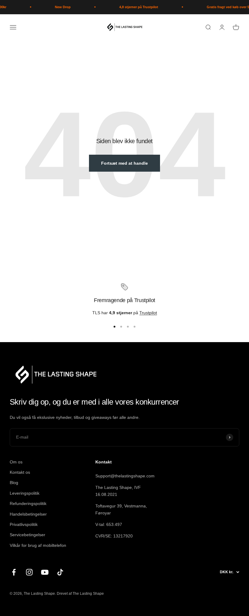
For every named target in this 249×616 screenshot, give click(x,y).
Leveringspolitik (24, 493)
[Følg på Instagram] (29, 572)
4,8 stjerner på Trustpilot (135, 7)
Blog (14, 482)
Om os (16, 461)
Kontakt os (20, 472)
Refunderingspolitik (28, 503)
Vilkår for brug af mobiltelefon (38, 545)
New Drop (60, 7)
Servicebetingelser (27, 534)
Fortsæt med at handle (124, 163)
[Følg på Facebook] (14, 572)
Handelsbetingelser (28, 514)
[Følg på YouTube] (45, 572)
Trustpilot (148, 312)
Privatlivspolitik (24, 524)
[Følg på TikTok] (60, 572)
